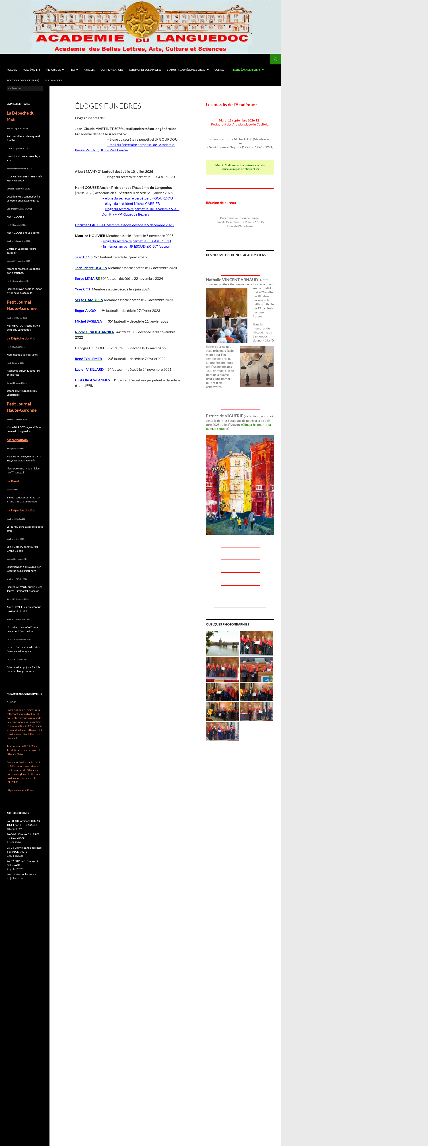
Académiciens (32, 69)
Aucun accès (53, 80)
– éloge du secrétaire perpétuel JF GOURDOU (137, 198)
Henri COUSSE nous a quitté (23, 232)
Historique (53, 69)
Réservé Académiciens (246, 69)
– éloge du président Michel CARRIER (131, 203)
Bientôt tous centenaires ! (21, 497)
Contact (220, 69)
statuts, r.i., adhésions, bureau (186, 69)
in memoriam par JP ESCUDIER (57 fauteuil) (137, 246)
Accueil (12, 69)
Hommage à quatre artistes (22, 354)
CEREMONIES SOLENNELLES (145, 69)
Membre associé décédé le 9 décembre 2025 (124, 225)
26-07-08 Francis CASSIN (22, 874)
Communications (112, 69)
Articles (89, 69)
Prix (72, 69)
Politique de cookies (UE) (23, 80)
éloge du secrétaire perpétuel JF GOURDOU (137, 241)
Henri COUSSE (15, 216)
